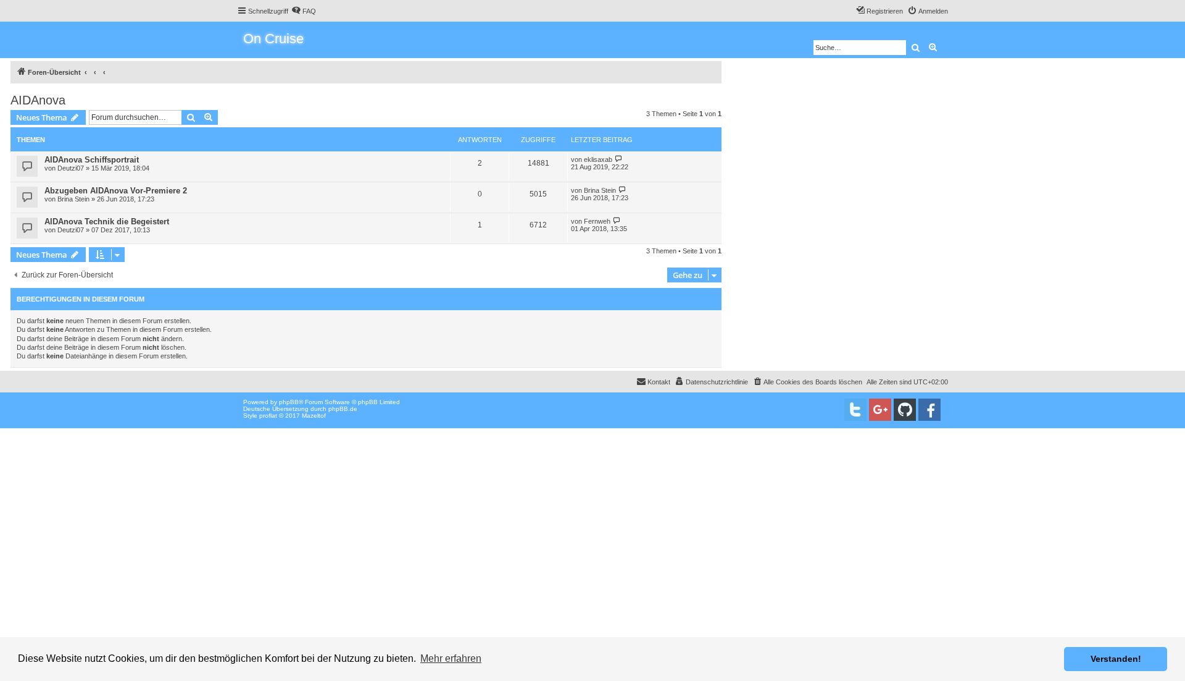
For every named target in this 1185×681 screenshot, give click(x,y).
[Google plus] (880, 410)
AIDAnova (37, 100)
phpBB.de (342, 408)
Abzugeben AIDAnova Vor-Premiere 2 (115, 190)
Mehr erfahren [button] (450, 658)
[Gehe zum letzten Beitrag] (618, 159)
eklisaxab (598, 159)
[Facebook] (929, 410)
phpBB (289, 402)
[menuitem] (303, 11)
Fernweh (597, 221)
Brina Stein (73, 199)
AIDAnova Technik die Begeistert (106, 221)
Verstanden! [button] (1116, 659)
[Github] (905, 410)
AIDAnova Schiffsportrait (91, 159)
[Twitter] (855, 410)
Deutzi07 (70, 168)
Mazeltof (314, 415)
